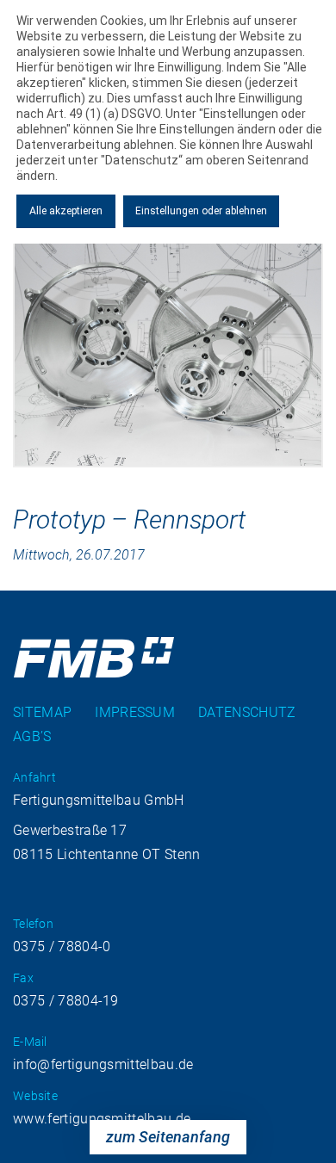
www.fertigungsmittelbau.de (101, 1118)
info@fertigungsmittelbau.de (103, 1064)
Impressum (135, 712)
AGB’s (32, 736)
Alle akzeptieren (66, 211)
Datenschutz (247, 712)
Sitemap (42, 712)
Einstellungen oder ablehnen (201, 211)
